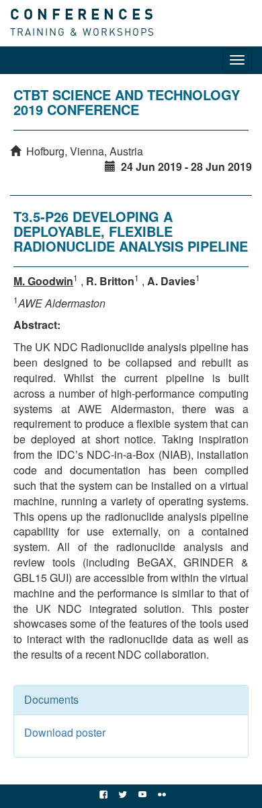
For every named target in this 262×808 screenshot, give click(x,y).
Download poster (64, 732)
